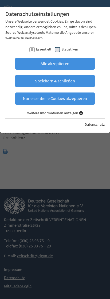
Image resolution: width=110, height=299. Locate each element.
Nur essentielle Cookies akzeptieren (55, 98)
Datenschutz (95, 124)
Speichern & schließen (55, 80)
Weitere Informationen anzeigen (53, 113)
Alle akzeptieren (55, 63)
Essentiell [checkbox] (43, 49)
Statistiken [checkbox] (69, 49)
